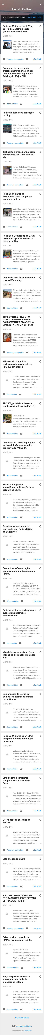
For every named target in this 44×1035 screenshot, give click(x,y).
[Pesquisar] (40, 4)
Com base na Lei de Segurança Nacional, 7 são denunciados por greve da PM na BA (19, 445)
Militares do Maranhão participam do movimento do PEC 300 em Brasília (17, 364)
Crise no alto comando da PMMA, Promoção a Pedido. (17, 938)
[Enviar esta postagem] (27, 60)
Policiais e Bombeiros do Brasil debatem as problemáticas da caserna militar (19, 238)
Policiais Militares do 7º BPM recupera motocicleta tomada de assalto (18, 739)
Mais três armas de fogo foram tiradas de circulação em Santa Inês (19, 655)
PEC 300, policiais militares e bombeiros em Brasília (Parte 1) (19, 404)
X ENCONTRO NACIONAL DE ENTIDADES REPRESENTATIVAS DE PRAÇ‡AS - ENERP (19, 898)
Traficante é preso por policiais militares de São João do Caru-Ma (19, 155)
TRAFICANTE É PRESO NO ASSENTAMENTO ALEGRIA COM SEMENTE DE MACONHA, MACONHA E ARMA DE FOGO (18, 321)
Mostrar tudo (34, 17)
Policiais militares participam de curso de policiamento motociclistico (19, 613)
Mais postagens (22, 1018)
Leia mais (37, 59)
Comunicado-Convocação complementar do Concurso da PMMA (19, 571)
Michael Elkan (28, 1030)
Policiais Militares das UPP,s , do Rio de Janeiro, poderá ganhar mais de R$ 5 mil (18, 29)
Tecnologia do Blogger (23, 1026)
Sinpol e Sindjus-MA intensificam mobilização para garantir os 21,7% (18, 487)
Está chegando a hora (14, 859)
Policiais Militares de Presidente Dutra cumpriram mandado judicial (17, 196)
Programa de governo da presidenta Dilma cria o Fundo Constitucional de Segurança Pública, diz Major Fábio (18, 72)
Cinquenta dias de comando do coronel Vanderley (19, 279)
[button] (40, 26)
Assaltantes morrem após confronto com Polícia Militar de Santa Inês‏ (18, 529)
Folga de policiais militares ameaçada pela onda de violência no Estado (16, 979)
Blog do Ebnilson (22, 9)
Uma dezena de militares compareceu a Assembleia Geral (16, 780)
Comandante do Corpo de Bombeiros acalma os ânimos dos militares (18, 697)
